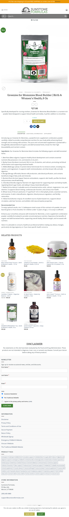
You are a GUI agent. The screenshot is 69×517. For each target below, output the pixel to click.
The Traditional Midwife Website (12, 447)
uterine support (40, 474)
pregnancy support (37, 471)
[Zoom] (3, 88)
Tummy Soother (29, 474)
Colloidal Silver (39, 457)
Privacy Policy (6, 423)
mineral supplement (7, 468)
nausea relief (61, 468)
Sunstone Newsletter (10, 394)
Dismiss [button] (57, 1)
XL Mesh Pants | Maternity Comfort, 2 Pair (32, 295)
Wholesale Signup (7, 437)
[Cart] (67, 10)
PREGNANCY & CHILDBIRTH (33, 92)
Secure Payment (6, 430)
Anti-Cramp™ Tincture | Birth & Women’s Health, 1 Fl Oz (56, 295)
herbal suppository (58, 460)
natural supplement (51, 468)
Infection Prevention (7, 465)
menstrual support (38, 465)
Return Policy (5, 433)
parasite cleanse (15, 471)
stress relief (21, 474)
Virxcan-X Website (7, 443)
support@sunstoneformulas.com (12, 498)
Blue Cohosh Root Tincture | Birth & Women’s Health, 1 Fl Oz (11, 263)
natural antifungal (29, 468)
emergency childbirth (18, 460)
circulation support (28, 457)
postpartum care (25, 471)
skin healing (59, 471)
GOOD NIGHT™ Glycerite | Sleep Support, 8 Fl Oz (33, 326)
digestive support (6, 460)
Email (3, 383)
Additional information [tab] (34, 133)
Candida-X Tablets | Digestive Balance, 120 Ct (10, 295)
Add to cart (39, 121)
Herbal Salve (48, 460)
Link (30, 401)
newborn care (5, 471)
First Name (5, 367)
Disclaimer (5, 419)
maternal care (27, 465)
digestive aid (60, 457)
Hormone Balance (32, 462)
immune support (52, 462)
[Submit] (65, 16)
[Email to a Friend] (37, 126)
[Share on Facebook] (31, 126)
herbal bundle (29, 460)
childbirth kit (18, 457)
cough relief (48, 457)
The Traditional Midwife (11, 398)
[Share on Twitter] (34, 126)
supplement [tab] (48, 133)
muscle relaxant (18, 468)
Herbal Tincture (21, 462)
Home (21, 92)
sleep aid (4, 474)
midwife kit (47, 465)
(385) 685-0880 (6, 494)
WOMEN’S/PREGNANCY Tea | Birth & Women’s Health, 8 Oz (11, 326)
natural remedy (40, 468)
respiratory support (49, 471)
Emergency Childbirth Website (11, 440)
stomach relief (12, 474)
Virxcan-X (48, 474)
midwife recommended (58, 465)
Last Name (5, 375)
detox (54, 457)
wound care (56, 474)
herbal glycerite (39, 460)
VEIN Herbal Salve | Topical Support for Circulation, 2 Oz (55, 263)
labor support (18, 465)
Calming (11, 457)
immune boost (43, 462)
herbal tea (13, 462)
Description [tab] (21, 133)
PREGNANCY (46, 92)
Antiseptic (4, 457)
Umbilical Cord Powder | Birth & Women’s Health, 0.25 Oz (33, 263)
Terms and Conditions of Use (11, 426)
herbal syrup (5, 462)
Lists (2, 391)
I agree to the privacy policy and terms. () (18, 401)
